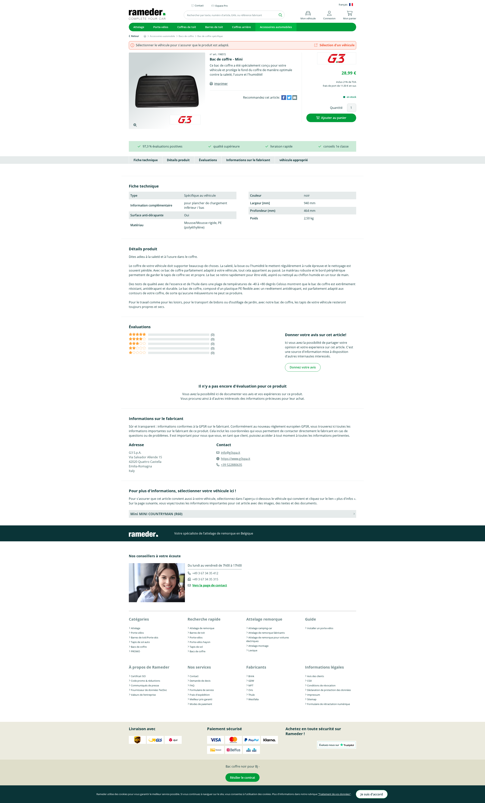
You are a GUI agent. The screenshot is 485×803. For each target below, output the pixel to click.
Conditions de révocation (321, 685)
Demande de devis (200, 680)
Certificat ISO (138, 676)
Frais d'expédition (200, 694)
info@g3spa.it (230, 453)
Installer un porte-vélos (320, 628)
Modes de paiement (201, 704)
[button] (329, 15)
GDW (251, 680)
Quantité (336, 108)
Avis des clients (315, 676)
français (343, 4)
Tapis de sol (196, 646)
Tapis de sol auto (140, 642)
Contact (194, 676)
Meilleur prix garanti (201, 699)
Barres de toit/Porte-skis (144, 637)
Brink (251, 676)
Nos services (199, 667)
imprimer (221, 84)
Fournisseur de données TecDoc (149, 690)
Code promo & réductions (145, 680)
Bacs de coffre (139, 646)
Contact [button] (199, 5)
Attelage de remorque (202, 628)
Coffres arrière (241, 27)
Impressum (313, 694)
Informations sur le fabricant (248, 160)
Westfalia (253, 699)
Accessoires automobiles (276, 27)
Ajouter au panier (333, 118)
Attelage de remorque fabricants (266, 632)
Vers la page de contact (209, 585)
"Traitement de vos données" (334, 794)
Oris (250, 690)
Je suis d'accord (372, 794)
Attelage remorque (264, 619)
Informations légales (324, 667)
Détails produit (178, 160)
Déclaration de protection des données (329, 690)
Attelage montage (258, 646)
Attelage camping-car (260, 628)
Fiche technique (146, 160)
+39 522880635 (231, 465)
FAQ (192, 685)
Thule (251, 694)
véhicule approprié (293, 160)
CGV (309, 680)
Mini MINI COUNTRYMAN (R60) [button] (156, 514)
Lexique (252, 650)
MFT (250, 685)
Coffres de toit (186, 27)
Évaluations (208, 160)
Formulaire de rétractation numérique (328, 704)
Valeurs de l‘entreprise (143, 694)
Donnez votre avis (303, 367)
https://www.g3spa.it (235, 459)
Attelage (138, 27)
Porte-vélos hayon (200, 642)
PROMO (135, 651)
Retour (135, 36)
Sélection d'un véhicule (336, 45)
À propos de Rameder (149, 667)
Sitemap (311, 699)
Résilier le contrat (242, 778)
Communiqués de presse (145, 685)
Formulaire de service (202, 690)
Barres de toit (214, 27)
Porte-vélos (160, 27)
